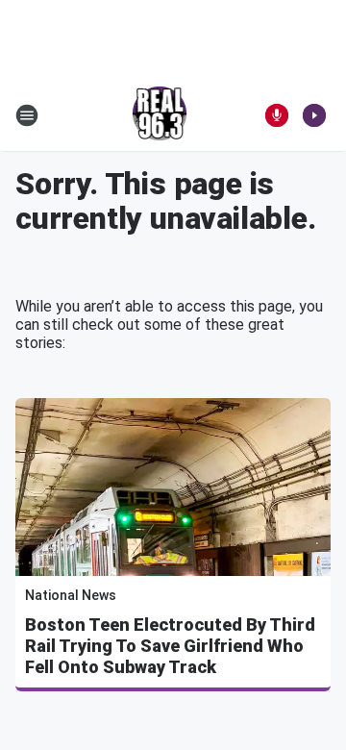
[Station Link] (160, 115)
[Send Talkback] (276, 115)
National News (70, 595)
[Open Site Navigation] (26, 115)
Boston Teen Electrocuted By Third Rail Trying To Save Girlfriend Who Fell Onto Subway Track (170, 645)
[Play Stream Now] (314, 115)
